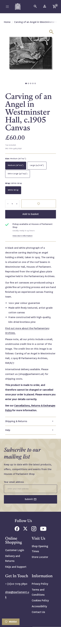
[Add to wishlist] (38, 204)
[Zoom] (51, 32)
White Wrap (13, 190)
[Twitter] (25, 529)
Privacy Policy (40, 584)
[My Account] (45, 6)
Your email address (14, 482)
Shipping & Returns (16, 421)
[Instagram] (33, 530)
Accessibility (39, 606)
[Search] (35, 6)
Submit (29, 499)
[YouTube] (43, 530)
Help (7, 430)
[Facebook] (17, 530)
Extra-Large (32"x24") (17, 173)
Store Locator (40, 557)
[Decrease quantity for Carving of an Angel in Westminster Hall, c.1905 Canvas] (7, 204)
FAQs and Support (15, 567)
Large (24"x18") (37, 165)
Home (7, 22)
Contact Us (38, 612)
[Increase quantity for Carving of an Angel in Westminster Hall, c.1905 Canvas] (16, 204)
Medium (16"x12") (16, 165)
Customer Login (14, 550)
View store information (23, 236)
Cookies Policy (40, 600)
